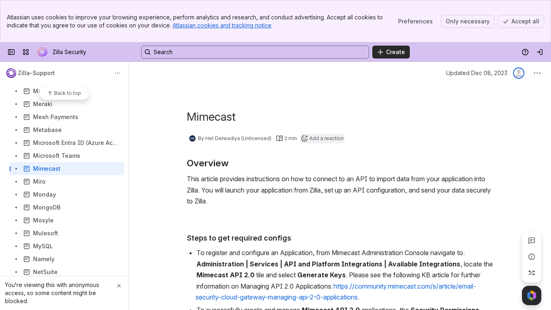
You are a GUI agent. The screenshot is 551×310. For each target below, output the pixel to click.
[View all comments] (531, 240)
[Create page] (531, 272)
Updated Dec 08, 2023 (476, 72)
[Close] (119, 286)
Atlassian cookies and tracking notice (222, 25)
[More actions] (117, 73)
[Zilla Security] (42, 52)
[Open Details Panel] (531, 256)
